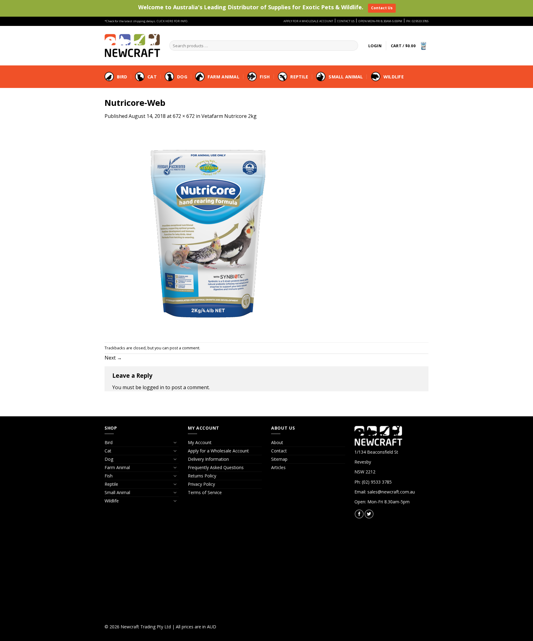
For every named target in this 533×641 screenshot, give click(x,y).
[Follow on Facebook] (359, 514)
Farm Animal (223, 77)
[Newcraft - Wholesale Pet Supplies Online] (132, 45)
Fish (265, 77)
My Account (200, 442)
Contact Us (382, 7)
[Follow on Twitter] (369, 514)
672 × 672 (184, 116)
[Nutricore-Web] (208, 230)
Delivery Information (208, 459)
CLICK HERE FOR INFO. (172, 21)
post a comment (184, 348)
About (277, 442)
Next (113, 357)
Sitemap (279, 459)
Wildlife (393, 77)
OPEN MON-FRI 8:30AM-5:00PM (380, 21)
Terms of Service (205, 492)
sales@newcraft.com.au (391, 492)
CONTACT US (345, 21)
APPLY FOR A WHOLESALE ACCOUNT (308, 21)
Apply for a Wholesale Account (218, 451)
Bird (122, 77)
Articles (278, 467)
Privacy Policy (201, 484)
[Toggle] (175, 442)
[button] (375, 45)
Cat (152, 77)
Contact (279, 451)
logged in (153, 387)
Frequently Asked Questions (216, 467)
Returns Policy (202, 476)
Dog (182, 77)
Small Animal (345, 77)
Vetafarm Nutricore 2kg (229, 116)
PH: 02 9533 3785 (417, 21)
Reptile (299, 77)
